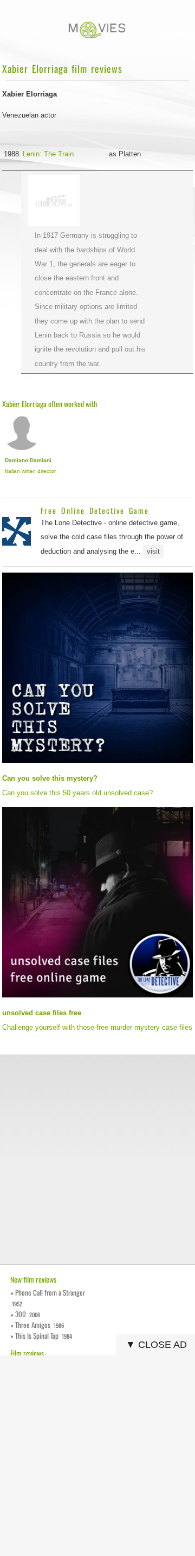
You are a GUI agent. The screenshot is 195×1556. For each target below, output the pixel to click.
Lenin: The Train (48, 154)
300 (27, 1314)
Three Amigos (39, 1324)
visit (153, 551)
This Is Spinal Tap (43, 1335)
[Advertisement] (97, 1160)
